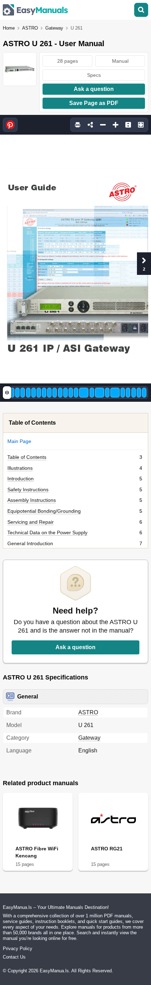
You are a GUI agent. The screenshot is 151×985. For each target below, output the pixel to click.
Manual (120, 61)
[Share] (90, 124)
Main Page (19, 441)
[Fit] (128, 124)
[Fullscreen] (140, 124)
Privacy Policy (17, 948)
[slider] (7, 392)
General (27, 697)
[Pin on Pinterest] (10, 124)
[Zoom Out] (103, 124)
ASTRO (30, 28)
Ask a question (94, 89)
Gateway (54, 28)
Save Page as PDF (93, 103)
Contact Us (14, 957)
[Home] (35, 10)
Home (9, 28)
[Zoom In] (115, 124)
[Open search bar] (141, 10)
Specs (94, 75)
